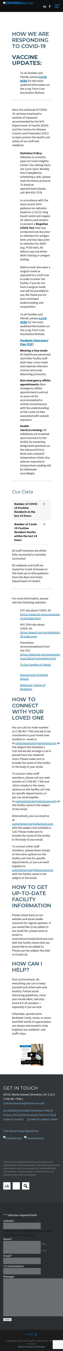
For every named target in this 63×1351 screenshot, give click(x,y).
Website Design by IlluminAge (31, 1346)
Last (44, 1250)
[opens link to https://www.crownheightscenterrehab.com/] (18, 3)
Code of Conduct (13, 1119)
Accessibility (10, 1110)
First (44, 1244)
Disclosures (29, 1115)
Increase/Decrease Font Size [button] (7, 1186)
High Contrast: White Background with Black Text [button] (16, 1186)
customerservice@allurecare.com (35, 743)
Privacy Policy (11, 1115)
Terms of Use (46, 1115)
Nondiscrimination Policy (35, 1110)
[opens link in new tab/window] (44, 6)
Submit (7, 1319)
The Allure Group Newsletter (21, 1131)
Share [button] (29, 1334)
